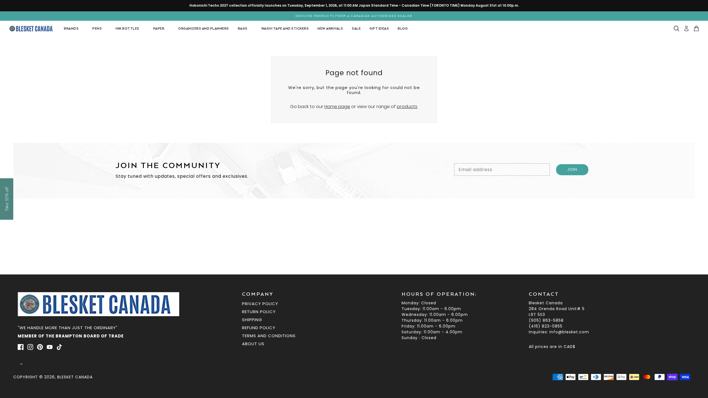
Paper (159, 28)
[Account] (686, 28)
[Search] (676, 28)
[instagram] (30, 347)
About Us (253, 344)
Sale (356, 28)
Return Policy (259, 312)
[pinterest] (40, 347)
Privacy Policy (260, 304)
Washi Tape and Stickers (285, 28)
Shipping (252, 320)
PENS (97, 28)
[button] (6, 199)
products (407, 106)
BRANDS (71, 28)
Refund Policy (258, 328)
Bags (243, 28)
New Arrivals (330, 28)
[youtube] (50, 347)
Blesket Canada (75, 377)
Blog (403, 28)
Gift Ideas (379, 28)
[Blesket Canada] (32, 28)
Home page (337, 106)
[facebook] (20, 347)
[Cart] (696, 28)
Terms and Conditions (269, 336)
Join (572, 169)
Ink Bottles (127, 28)
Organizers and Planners (203, 28)
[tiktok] (59, 347)
